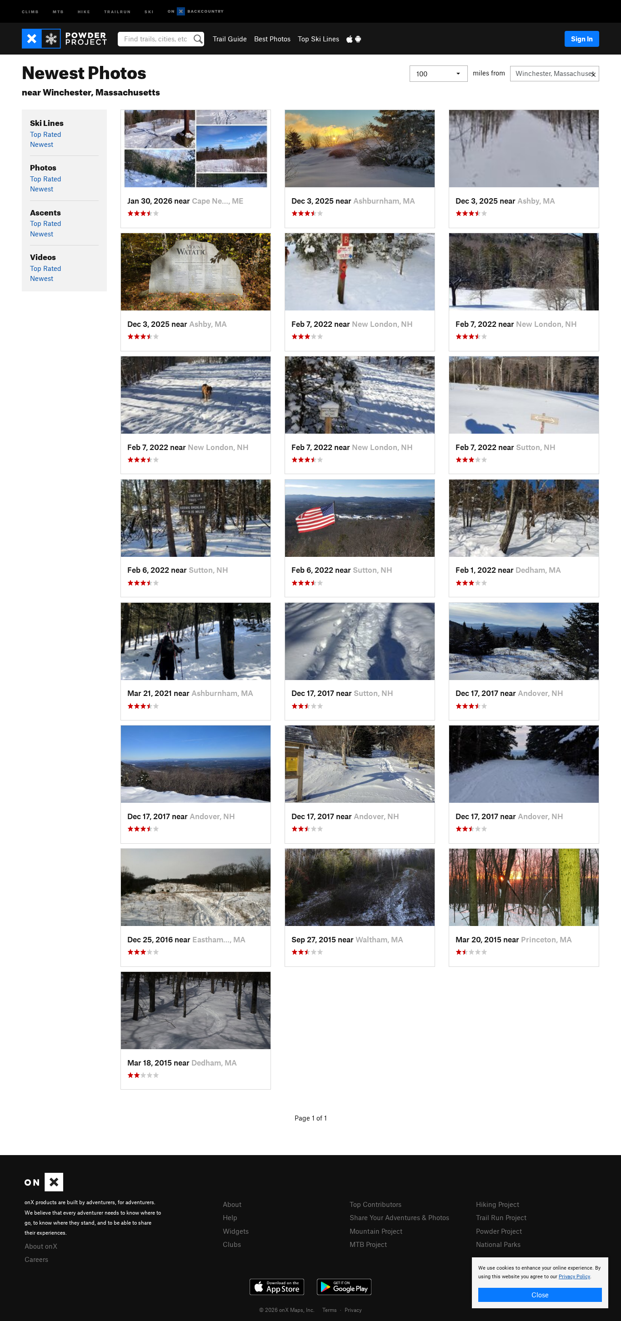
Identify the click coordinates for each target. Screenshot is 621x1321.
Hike (84, 11)
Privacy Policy (574, 1277)
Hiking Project (497, 1204)
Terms (329, 1309)
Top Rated (45, 134)
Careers (36, 1259)
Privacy (353, 1309)
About (232, 1204)
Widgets (236, 1231)
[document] (540, 1283)
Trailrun (117, 11)
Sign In (582, 39)
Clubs (232, 1244)
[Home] (69, 39)
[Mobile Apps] (353, 39)
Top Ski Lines (318, 39)
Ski (149, 11)
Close (540, 1295)
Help (230, 1217)
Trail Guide (230, 39)
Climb (30, 11)
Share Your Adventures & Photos (399, 1217)
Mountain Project (376, 1231)
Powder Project (499, 1231)
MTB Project (368, 1244)
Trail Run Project (501, 1217)
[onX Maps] (44, 1189)
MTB (58, 11)
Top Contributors (375, 1204)
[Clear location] (593, 74)
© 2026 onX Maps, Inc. (287, 1309)
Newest (41, 144)
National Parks (498, 1244)
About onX (41, 1246)
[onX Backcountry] (195, 11)
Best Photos (272, 39)
